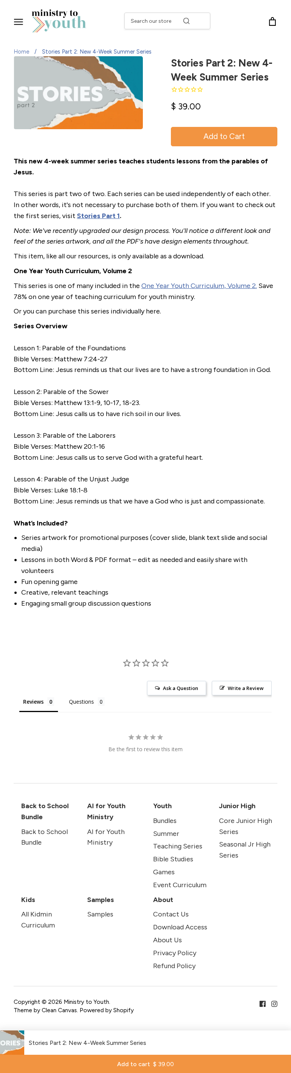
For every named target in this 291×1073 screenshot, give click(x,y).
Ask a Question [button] (180, 688)
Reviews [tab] (33, 701)
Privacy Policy (174, 953)
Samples (100, 900)
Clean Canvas (59, 1010)
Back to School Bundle (45, 811)
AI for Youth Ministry (106, 811)
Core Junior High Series (245, 826)
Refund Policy (174, 966)
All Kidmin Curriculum (38, 919)
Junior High (237, 806)
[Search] (186, 20)
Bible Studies (173, 859)
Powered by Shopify (107, 1010)
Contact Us (171, 914)
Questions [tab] (81, 701)
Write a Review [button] (246, 688)
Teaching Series (177, 846)
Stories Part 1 (98, 216)
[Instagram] (271, 1003)
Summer (166, 833)
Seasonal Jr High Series (245, 849)
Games (164, 872)
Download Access (180, 927)
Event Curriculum (180, 885)
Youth (162, 806)
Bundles (165, 821)
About (163, 900)
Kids (28, 900)
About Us (167, 940)
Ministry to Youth (86, 1001)
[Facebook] (260, 1003)
